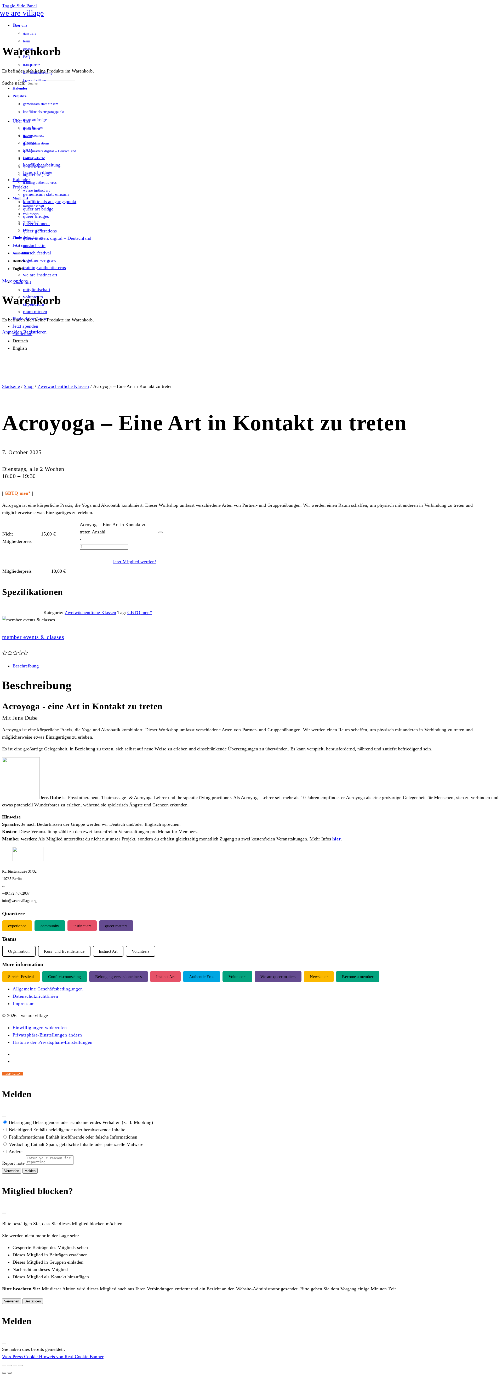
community (50, 926)
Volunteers (237, 976)
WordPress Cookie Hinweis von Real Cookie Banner (53, 1356)
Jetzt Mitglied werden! (134, 561)
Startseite (11, 386)
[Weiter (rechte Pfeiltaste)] (10, 1373)
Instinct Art (165, 976)
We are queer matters (277, 976)
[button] (40, 1027)
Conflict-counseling (64, 976)
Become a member (357, 976)
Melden (30, 1171)
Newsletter (319, 976)
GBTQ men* (139, 612)
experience (17, 926)
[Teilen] (15, 1365)
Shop (28, 386)
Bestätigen (33, 1301)
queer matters (116, 926)
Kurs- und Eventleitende (64, 951)
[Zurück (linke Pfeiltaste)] (4, 1373)
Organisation (19, 951)
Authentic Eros (201, 976)
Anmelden (12, 332)
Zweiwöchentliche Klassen (63, 386)
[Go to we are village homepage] (23, 13)
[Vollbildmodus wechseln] (10, 1365)
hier (336, 838)
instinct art (82, 926)
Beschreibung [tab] (26, 665)
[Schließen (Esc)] (4, 1116)
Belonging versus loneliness (118, 976)
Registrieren (35, 332)
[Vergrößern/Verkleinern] (4, 1365)
